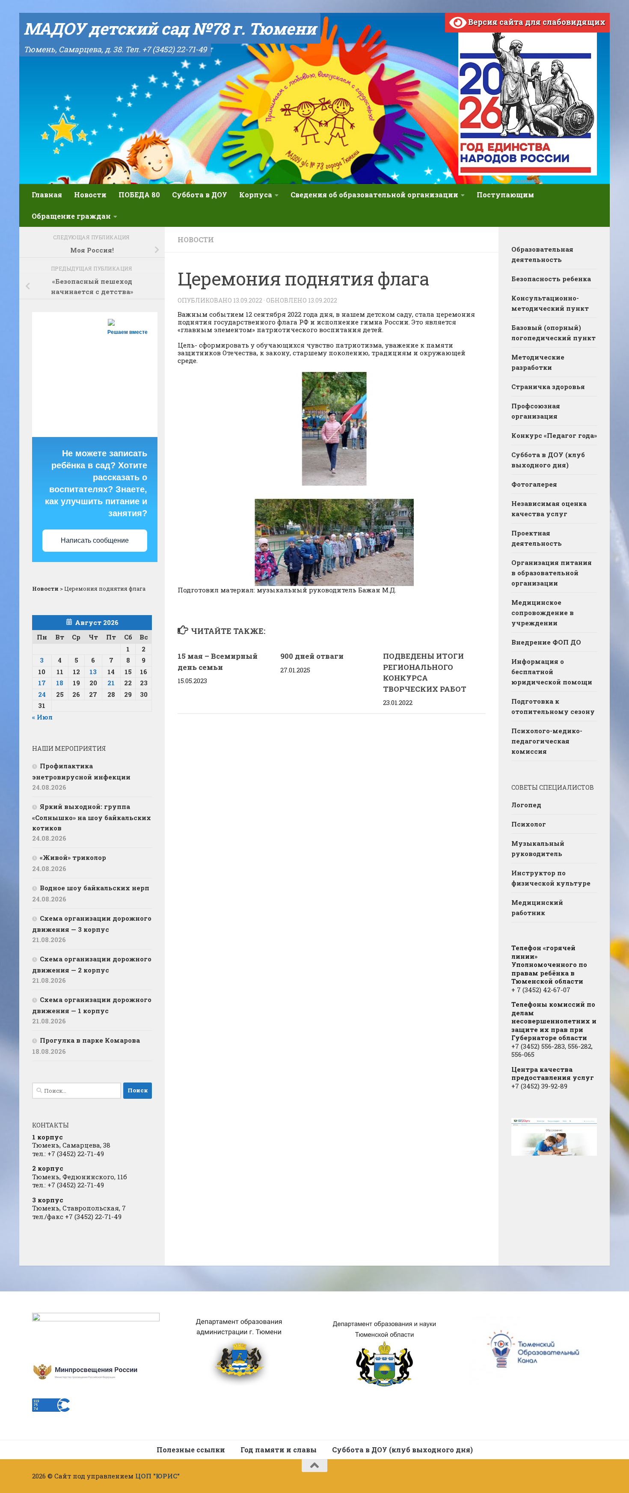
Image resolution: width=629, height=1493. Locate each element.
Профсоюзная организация (535, 411)
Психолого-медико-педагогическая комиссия (546, 740)
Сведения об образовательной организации (374, 194)
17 (42, 682)
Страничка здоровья (548, 386)
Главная (47, 194)
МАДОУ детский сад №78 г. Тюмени (170, 28)
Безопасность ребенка (551, 278)
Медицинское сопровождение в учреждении (542, 612)
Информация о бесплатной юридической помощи (551, 671)
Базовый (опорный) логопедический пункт (553, 332)
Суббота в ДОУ (199, 194)
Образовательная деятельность (542, 254)
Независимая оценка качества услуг (549, 508)
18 (59, 682)
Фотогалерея (534, 484)
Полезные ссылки (191, 1449)
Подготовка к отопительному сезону (553, 706)
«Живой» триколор (73, 857)
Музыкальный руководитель (537, 848)
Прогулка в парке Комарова (90, 1040)
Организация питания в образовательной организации (551, 572)
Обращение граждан (71, 215)
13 (93, 671)
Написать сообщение (95, 540)
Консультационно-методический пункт (550, 303)
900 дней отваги (312, 656)
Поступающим (505, 194)
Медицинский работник (537, 907)
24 (42, 694)
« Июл (42, 717)
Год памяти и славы (278, 1449)
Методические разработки (537, 362)
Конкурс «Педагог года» (554, 435)
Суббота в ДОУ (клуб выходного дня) (548, 459)
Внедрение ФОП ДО (546, 642)
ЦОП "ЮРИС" (157, 1476)
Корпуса (255, 194)
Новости (90, 194)
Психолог (528, 824)
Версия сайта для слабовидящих (535, 22)
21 (111, 682)
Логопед (526, 804)
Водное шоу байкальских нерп (94, 887)
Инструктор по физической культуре (550, 877)
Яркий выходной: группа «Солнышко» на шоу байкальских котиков (91, 817)
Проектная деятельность (536, 538)
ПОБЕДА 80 (139, 194)
